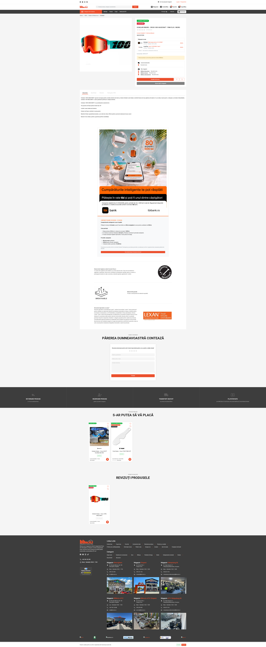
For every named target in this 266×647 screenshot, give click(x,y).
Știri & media (165, 547)
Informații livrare (128, 547)
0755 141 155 (139, 571)
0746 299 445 (139, 607)
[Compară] (182, 79)
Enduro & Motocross (94, 15)
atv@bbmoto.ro (112, 610)
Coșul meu (118, 544)
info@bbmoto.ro (113, 574)
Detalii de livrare (155, 79)
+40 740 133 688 (113, 607)
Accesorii (118, 557)
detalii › (181, 43)
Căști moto (109, 555)
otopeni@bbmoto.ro (140, 574)
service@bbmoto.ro (140, 610)
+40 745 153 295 (86, 559)
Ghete (157, 555)
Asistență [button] (183, 11)
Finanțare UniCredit (176, 547)
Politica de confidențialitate (113, 547)
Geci (132, 555)
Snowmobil (109, 557)
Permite (184, 644)
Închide (178, 644)
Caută (135, 6)
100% (85, 15)
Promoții (163, 11)
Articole (172, 11)
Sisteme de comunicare (121, 555)
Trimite (133, 375)
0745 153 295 (112, 571)
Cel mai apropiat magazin (166, 2)
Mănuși (139, 555)
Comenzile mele (137, 544)
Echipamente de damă (168, 555)
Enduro (179, 555)
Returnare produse (148, 544)
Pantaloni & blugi (148, 555)
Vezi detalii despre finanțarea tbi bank (133, 252)
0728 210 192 (166, 571)
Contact (156, 547)
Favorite (127, 544)
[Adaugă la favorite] (176, 79)
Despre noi (148, 547)
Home (81, 15)
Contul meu (109, 544)
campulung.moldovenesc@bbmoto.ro (171, 574)
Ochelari (102, 15)
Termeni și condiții (161, 544)
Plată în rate (138, 547)
